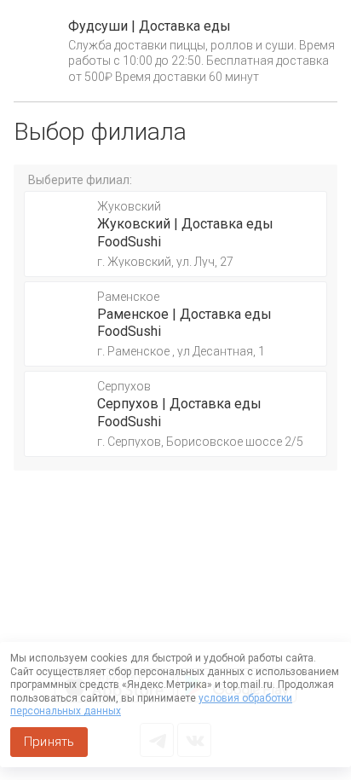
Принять (49, 741)
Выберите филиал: (80, 180)
